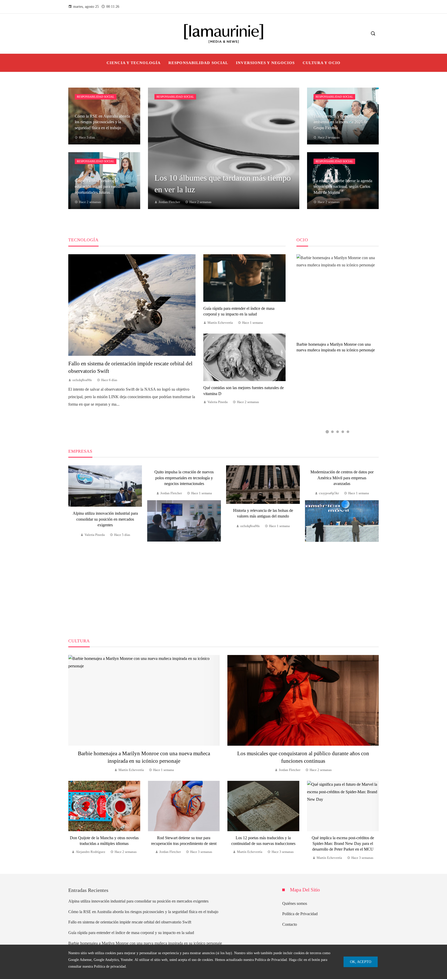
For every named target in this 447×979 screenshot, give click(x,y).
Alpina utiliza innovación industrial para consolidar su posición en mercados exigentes (105, 519)
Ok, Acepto (360, 962)
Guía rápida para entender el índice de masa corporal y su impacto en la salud (131, 932)
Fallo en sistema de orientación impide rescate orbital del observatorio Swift (129, 922)
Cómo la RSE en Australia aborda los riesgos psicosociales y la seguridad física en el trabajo (143, 911)
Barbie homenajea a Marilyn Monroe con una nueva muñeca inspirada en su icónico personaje (145, 943)
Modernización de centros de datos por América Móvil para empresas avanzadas (342, 478)
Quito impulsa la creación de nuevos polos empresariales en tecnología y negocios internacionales (184, 478)
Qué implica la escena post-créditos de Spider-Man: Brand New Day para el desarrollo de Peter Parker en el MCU (343, 844)
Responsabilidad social (95, 96)
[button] (327, 431)
